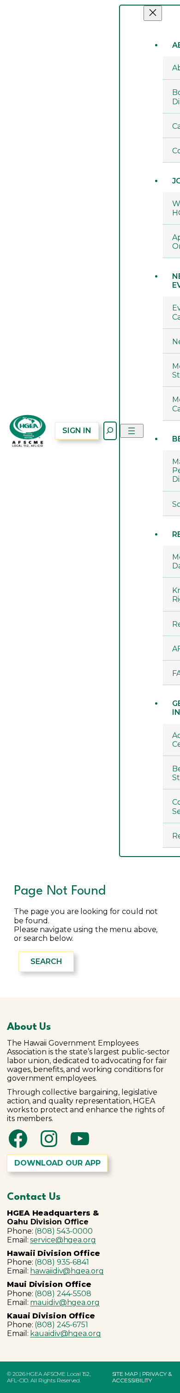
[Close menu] (153, 13)
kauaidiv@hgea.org (65, 1333)
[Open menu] (132, 431)
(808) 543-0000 (64, 1231)
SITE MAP (125, 1373)
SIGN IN (76, 430)
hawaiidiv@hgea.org (66, 1271)
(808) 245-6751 (61, 1324)
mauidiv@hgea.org (64, 1302)
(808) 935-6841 (62, 1262)
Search (46, 961)
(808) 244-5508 (63, 1293)
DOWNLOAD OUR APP (57, 1163)
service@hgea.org (63, 1239)
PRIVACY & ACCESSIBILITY (142, 1377)
